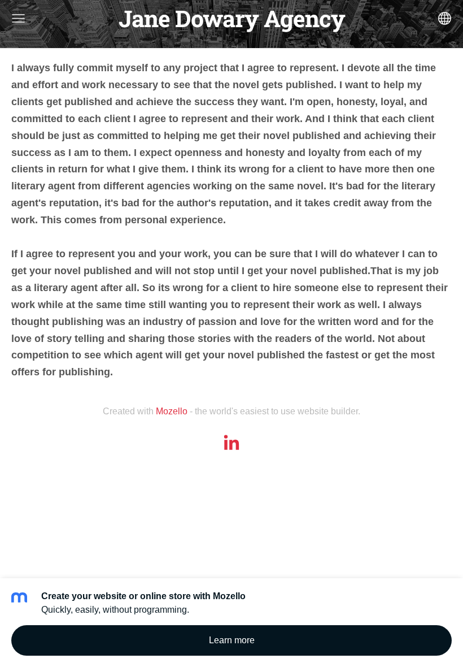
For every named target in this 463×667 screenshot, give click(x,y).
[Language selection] (444, 18)
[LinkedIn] (231, 442)
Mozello (171, 411)
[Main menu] (18, 18)
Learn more (232, 640)
